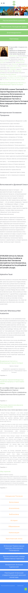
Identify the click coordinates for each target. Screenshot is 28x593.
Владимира (24, 65)
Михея (21, 57)
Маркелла (22, 60)
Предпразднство (13, 55)
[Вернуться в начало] (14, 3)
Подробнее (3, 375)
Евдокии (2, 71)
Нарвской (13, 74)
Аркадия (18, 62)
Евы (21, 69)
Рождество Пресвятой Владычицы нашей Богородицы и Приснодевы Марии (12, 381)
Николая (19, 67)
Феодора (9, 71)
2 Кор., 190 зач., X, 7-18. (5, 76)
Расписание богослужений (8, 585)
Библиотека (20, 585)
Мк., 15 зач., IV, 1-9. (22, 77)
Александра (18, 71)
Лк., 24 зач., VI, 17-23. (20, 79)
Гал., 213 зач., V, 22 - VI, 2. (9, 79)
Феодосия (2, 60)
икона (24, 57)
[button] (1, 3)
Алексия (15, 65)
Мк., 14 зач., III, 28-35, (16, 76)
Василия (14, 64)
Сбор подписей (5, 471)
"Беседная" (3, 74)
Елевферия (13, 69)
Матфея (8, 65)
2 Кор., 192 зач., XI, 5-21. (12, 77)
